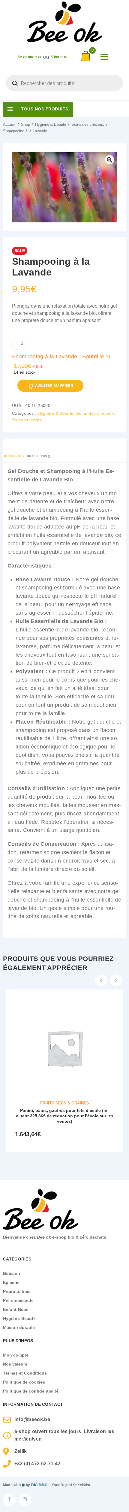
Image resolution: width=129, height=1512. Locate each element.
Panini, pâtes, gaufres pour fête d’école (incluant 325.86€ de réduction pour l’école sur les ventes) (64, 1116)
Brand (32, 456)
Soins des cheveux (87, 124)
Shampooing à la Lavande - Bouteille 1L (62, 357)
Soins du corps (27, 419)
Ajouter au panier (54, 386)
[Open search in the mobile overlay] (64, 83)
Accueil (9, 124)
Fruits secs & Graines (64, 1103)
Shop (25, 124)
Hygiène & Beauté (50, 124)
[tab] (14, 456)
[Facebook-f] (9, 1499)
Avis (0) (46, 456)
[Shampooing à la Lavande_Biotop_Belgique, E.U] (64, 187)
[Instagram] (25, 1499)
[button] (101, 980)
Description (14, 456)
